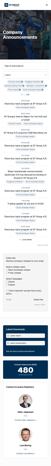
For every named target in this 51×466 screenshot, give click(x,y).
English (11, 285)
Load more (27, 240)
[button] (15, 81)
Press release (14, 273)
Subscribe (38, 299)
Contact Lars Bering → (25, 453)
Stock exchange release (19, 270)
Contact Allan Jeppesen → (25, 420)
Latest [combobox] (8, 75)
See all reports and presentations (20, 351)
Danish (11, 282)
